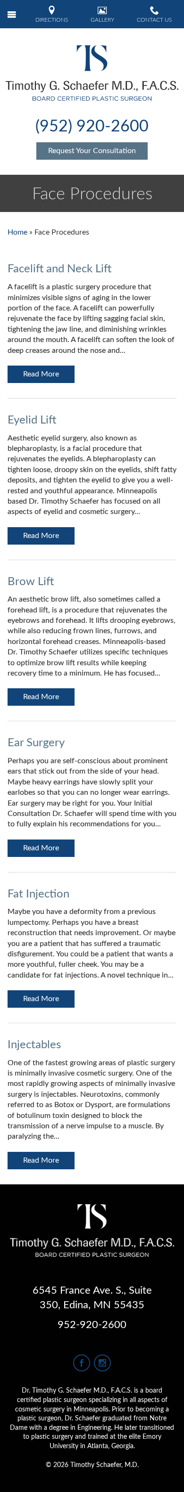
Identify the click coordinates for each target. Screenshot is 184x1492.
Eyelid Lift (32, 420)
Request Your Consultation (92, 151)
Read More (41, 374)
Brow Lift (31, 581)
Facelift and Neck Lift (59, 269)
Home (17, 232)
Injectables (34, 1045)
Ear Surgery (36, 743)
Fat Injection (38, 894)
